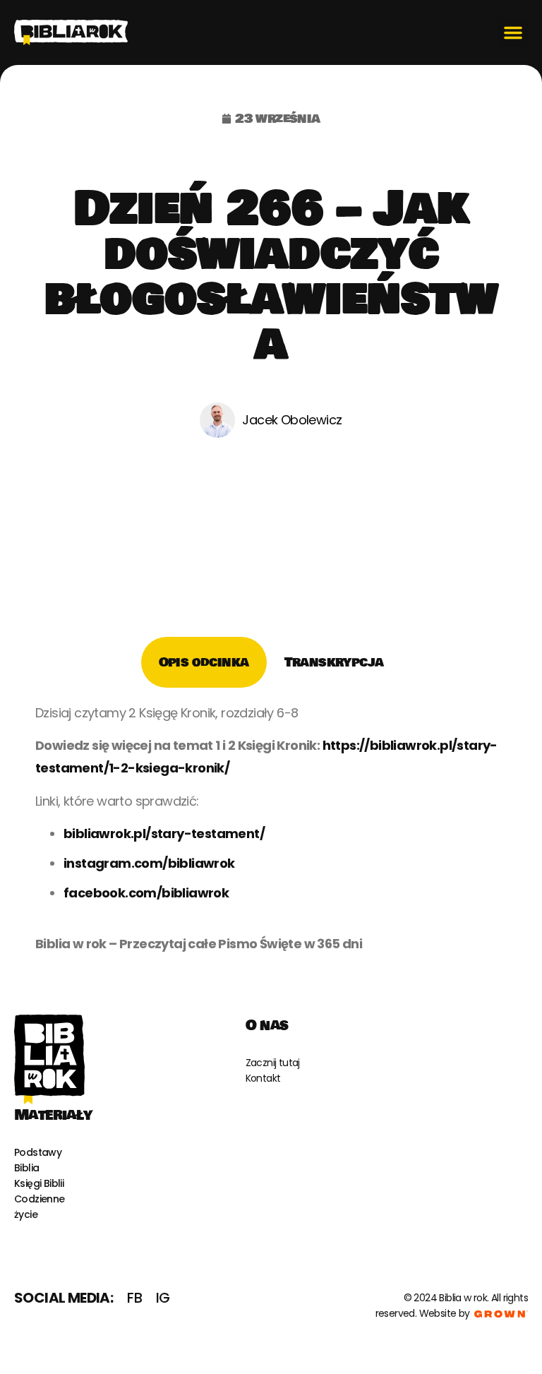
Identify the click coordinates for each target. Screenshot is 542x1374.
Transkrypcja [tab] (334, 662)
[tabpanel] (271, 833)
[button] (513, 32)
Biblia (26, 1168)
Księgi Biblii (39, 1183)
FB (134, 1298)
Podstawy (37, 1152)
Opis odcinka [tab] (204, 662)
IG (163, 1298)
